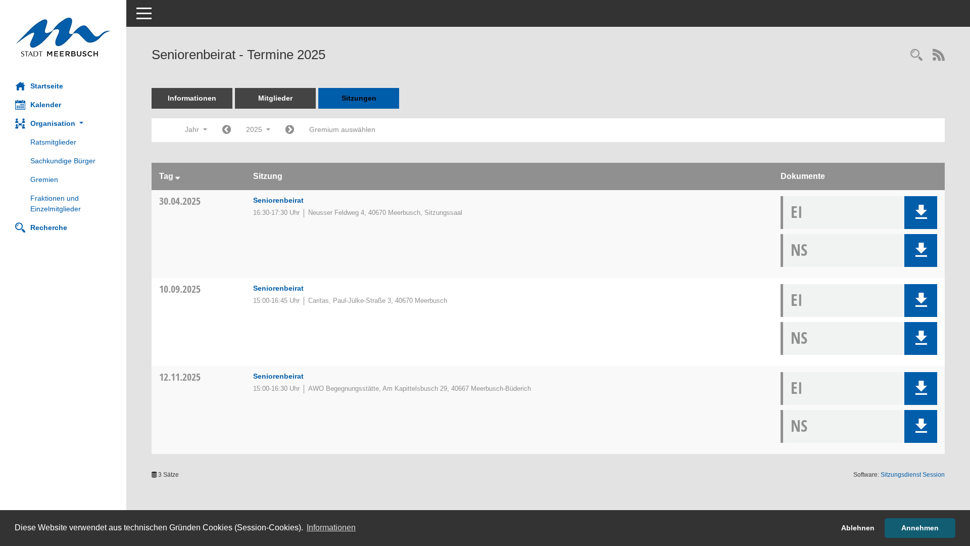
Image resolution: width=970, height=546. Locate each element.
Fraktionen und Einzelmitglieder (55, 203)
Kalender (45, 105)
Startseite (46, 86)
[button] (63, 123)
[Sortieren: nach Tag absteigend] (177, 176)
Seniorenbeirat (278, 200)
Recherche (48, 227)
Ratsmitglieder (53, 142)
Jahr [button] (193, 129)
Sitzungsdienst (913, 474)
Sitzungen (359, 98)
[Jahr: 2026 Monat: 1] (290, 130)
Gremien (44, 179)
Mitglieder (275, 98)
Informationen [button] (331, 527)
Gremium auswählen (342, 129)
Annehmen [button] (920, 528)
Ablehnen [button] (858, 528)
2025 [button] (255, 129)
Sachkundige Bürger (62, 161)
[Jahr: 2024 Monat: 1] (226, 130)
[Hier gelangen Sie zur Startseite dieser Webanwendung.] (63, 37)
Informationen (192, 98)
